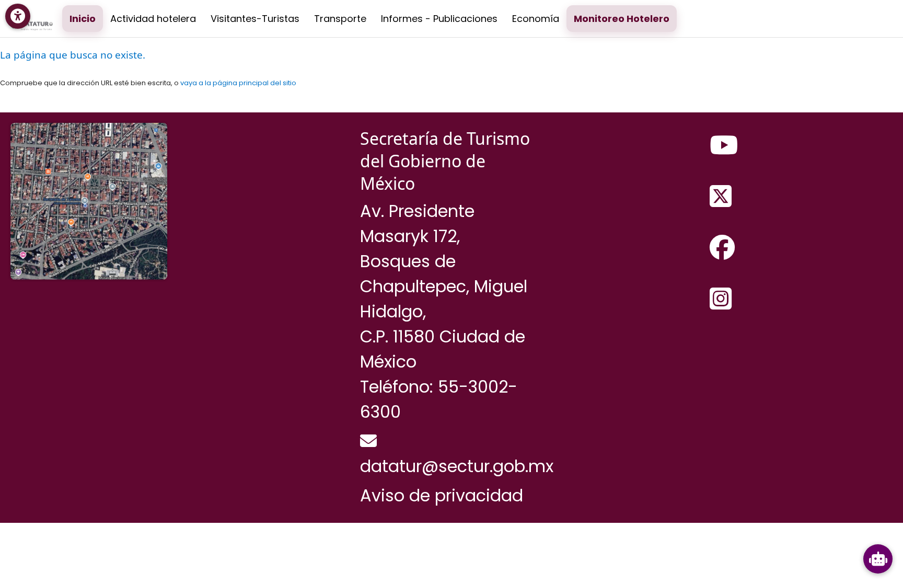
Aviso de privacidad (441, 495)
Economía (535, 18)
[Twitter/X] (721, 197)
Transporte (340, 18)
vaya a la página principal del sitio (238, 83)
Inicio (83, 18)
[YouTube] (724, 146)
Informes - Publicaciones (439, 18)
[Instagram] (721, 299)
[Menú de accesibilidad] (17, 16)
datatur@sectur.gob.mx (456, 466)
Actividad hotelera (153, 18)
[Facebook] (722, 248)
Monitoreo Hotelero (621, 18)
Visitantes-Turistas (255, 18)
